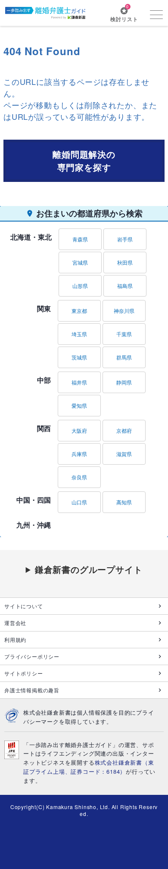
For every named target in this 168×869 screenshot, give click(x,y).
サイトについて (23, 606)
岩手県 (125, 239)
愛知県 (79, 405)
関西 (44, 428)
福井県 (79, 382)
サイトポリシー (23, 673)
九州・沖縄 (33, 525)
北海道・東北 (31, 237)
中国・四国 (33, 500)
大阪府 (79, 430)
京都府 (124, 430)
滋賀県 (124, 453)
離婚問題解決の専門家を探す (84, 160)
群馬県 (124, 357)
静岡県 (124, 382)
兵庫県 (79, 453)
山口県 (79, 502)
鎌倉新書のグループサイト (89, 569)
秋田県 (125, 262)
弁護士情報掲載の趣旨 (31, 690)
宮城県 (80, 262)
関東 (44, 308)
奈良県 (79, 477)
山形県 (80, 285)
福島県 (125, 285)
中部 (44, 380)
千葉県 (124, 334)
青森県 (80, 239)
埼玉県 (79, 334)
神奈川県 (124, 310)
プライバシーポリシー (31, 656)
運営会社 (15, 622)
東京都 (79, 310)
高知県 (124, 502)
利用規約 (15, 639)
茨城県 (79, 357)
